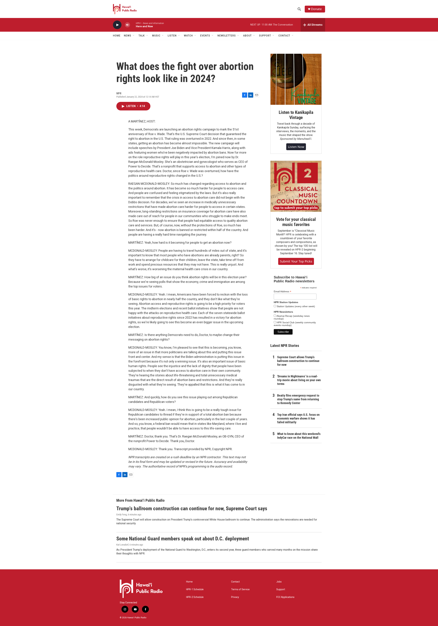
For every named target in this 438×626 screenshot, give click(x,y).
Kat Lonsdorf (122, 544)
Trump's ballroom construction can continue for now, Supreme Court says (191, 508)
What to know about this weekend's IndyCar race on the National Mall (298, 435)
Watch (188, 35)
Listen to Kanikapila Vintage (296, 115)
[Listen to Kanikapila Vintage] (295, 79)
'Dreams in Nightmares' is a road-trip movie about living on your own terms (299, 380)
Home (116, 35)
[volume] (127, 25)
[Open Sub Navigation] (133, 35)
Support (280, 589)
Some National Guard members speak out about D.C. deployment (182, 539)
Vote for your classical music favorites (296, 222)
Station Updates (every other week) (295, 306)
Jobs (279, 581)
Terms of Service (240, 589)
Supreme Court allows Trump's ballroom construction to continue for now (298, 360)
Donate (316, 9)
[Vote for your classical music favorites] (295, 186)
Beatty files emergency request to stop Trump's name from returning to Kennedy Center (298, 399)
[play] (117, 25)
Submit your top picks (296, 261)
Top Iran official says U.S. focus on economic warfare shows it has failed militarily (298, 418)
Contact (235, 581)
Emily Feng (121, 514)
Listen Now (296, 147)
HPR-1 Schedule (195, 589)
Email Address (282, 291)
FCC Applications (285, 597)
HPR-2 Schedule (195, 597)
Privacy (235, 597)
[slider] (132, 25)
